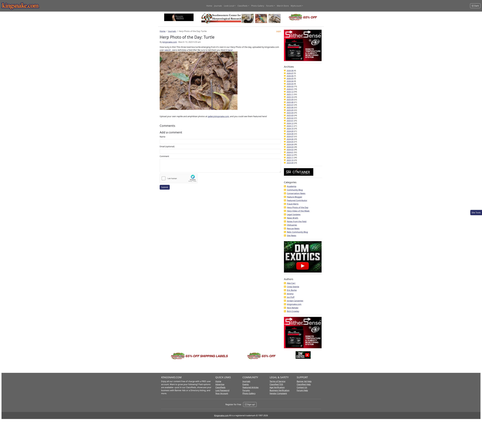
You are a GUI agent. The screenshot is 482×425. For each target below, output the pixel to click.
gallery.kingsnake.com (218, 116)
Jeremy (290, 293)
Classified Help (304, 384)
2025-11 (290, 94)
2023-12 (290, 155)
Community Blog (295, 189)
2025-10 (290, 97)
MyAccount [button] (296, 5)
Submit (164, 187)
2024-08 (290, 134)
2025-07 (290, 105)
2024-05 (290, 141)
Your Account (221, 393)
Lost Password (222, 390)
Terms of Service (277, 381)
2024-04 (290, 144)
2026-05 (290, 78)
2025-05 (290, 110)
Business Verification (279, 390)
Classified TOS (276, 384)
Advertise (219, 384)
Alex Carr (291, 283)
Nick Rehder (292, 307)
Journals (218, 5)
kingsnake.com (169, 42)
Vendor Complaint (278, 393)
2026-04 (290, 81)
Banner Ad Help (304, 381)
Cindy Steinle (293, 286)
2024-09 (290, 131)
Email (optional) (167, 146)
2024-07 (290, 136)
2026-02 (290, 86)
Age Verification (277, 387)
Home (209, 5)
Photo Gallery (257, 5)
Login (278, 31)
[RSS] (285, 186)
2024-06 (290, 139)
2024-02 (290, 149)
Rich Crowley (293, 311)
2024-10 (290, 128)
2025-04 (290, 112)
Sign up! (251, 404)
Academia (291, 186)
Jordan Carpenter (295, 300)
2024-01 (290, 152)
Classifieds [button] (242, 5)
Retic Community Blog (297, 232)
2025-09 (290, 99)
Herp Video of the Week (298, 211)
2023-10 (290, 160)
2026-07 (290, 73)
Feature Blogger (294, 197)
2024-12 (290, 123)
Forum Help (302, 390)
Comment (164, 156)
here (230, 50)
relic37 (167, 50)
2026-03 (290, 84)
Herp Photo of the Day (297, 207)
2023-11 (290, 157)
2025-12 (290, 91)
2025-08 (290, 102)
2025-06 (290, 107)
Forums (246, 390)
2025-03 (290, 115)
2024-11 (290, 126)
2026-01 (290, 89)
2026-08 (290, 70)
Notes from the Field (296, 221)
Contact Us (302, 387)
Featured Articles (251, 387)
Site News (291, 235)
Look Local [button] (229, 5)
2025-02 (290, 118)
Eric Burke (292, 290)
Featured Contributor (297, 200)
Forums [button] (269, 5)
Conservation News (296, 193)
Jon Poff (290, 297)
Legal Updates (293, 214)
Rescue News (293, 228)
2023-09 (290, 163)
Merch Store (283, 5)
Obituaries (292, 225)
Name (162, 136)
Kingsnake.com (221, 415)
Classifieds (220, 387)
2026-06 (290, 76)
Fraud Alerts (292, 204)
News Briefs (292, 218)
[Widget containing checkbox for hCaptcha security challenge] (179, 178)
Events (246, 384)
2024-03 (290, 147)
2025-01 (290, 120)
